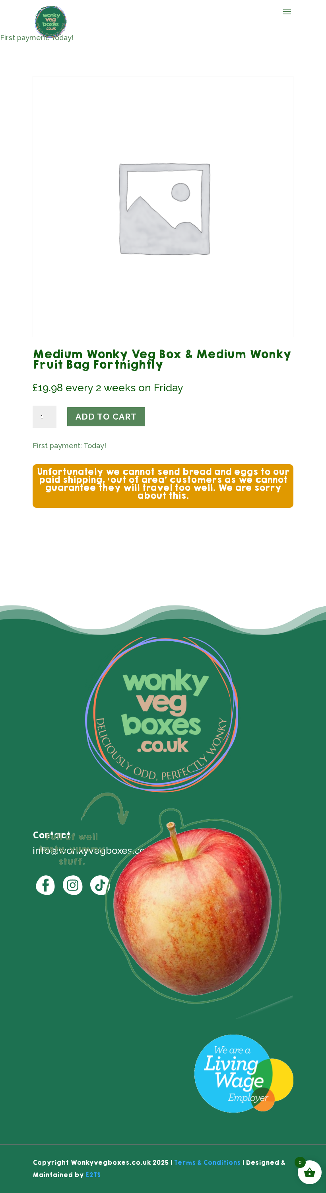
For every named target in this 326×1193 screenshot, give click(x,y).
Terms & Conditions (207, 1162)
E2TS (93, 1174)
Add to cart (106, 417)
